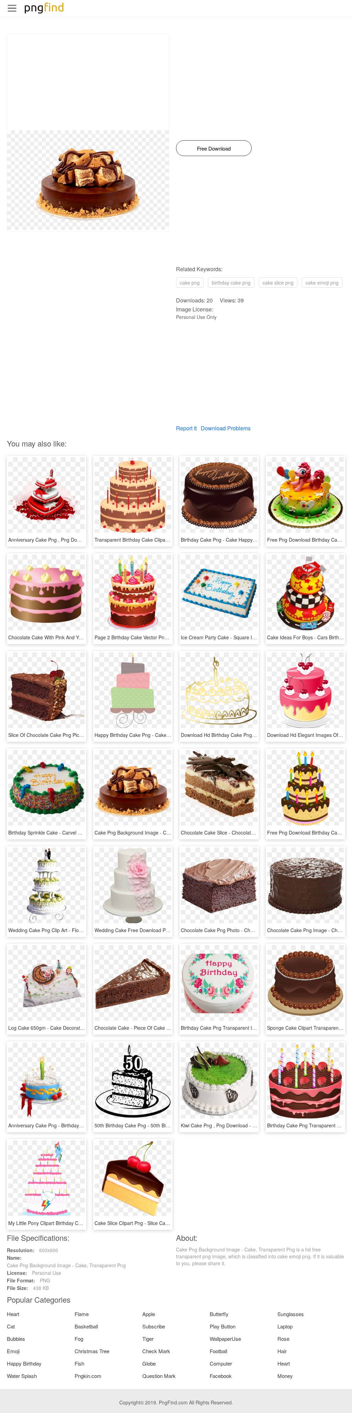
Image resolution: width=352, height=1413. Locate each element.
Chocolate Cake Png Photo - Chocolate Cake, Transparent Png (249, 930)
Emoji (13, 1351)
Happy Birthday (24, 1363)
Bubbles (16, 1338)
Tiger (148, 1338)
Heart (13, 1313)
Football (218, 1351)
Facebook (221, 1375)
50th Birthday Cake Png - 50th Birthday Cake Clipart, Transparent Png (171, 1125)
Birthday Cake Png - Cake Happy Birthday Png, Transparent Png (251, 539)
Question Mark (159, 1375)
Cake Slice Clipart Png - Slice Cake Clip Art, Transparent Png (161, 1222)
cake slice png (278, 282)
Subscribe (153, 1326)
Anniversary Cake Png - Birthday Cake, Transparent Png (69, 1125)
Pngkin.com (88, 1375)
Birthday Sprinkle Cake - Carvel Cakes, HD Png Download (71, 832)
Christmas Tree (92, 1351)
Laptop (285, 1326)
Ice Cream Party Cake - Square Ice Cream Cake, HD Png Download (255, 637)
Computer (221, 1363)
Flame (82, 1313)
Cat (11, 1326)
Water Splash (22, 1375)
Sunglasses (290, 1313)
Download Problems (226, 428)
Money (285, 1375)
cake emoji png (322, 282)
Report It (186, 428)
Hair (282, 1351)
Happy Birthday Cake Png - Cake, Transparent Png (150, 734)
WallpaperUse (225, 1338)
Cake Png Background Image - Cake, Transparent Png (154, 832)
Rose (283, 1338)
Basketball (86, 1326)
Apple (148, 1313)
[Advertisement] (88, 82)
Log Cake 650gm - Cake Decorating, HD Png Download (68, 1027)
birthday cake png (231, 282)
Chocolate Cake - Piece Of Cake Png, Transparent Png (154, 1027)
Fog (79, 1338)
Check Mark (156, 1351)
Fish (79, 1363)
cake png (190, 282)
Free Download (214, 148)
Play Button (222, 1326)
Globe (149, 1363)
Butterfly (219, 1313)
